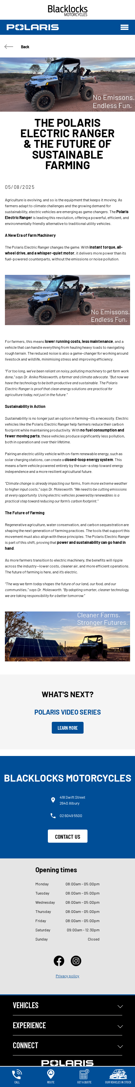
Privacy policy (67, 975)
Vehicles (25, 1005)
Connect (25, 1045)
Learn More (68, 728)
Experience (29, 1025)
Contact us (67, 836)
